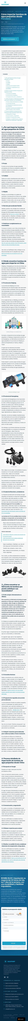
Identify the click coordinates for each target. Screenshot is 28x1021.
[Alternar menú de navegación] (25, 3)
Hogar (2, 21)
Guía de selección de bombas (11, 985)
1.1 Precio (8, 80)
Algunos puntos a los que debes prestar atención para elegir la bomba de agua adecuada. (13, 692)
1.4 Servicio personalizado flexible (12, 85)
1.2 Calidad (8, 82)
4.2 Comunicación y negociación (12, 115)
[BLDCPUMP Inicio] (14, 961)
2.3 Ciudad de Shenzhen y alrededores (14, 96)
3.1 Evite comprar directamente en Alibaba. (14, 101)
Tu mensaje (5, 928)
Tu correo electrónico (8, 922)
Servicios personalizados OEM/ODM (13, 988)
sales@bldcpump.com (10, 1009)
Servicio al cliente (14, 214)
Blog (6, 21)
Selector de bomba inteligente (11, 983)
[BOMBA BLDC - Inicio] (5, 3)
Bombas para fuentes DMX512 (11, 996)
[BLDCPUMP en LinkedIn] (8, 977)
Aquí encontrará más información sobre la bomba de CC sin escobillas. (13, 511)
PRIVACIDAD (6, 1017)
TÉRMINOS (12, 1017)
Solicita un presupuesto (9, 39)
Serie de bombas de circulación (12, 999)
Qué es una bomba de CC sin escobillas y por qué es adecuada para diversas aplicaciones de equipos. (14, 859)
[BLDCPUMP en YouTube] (5, 977)
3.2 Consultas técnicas (10, 103)
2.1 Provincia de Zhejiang (11, 93)
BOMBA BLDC (16, 710)
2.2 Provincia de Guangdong (11, 95)
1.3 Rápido (8, 84)
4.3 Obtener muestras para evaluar (13, 117)
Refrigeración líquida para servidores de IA (14, 994)
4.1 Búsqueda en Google (11, 114)
